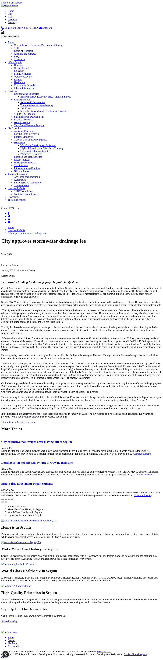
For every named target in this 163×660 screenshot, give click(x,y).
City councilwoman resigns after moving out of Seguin (36, 441)
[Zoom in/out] (12, 499)
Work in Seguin (22, 122)
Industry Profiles (22, 99)
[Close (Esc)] (2, 499)
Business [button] (12, 91)
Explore (18, 79)
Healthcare (19, 82)
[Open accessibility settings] (6, 654)
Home (11, 11)
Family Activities (22, 73)
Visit (10, 16)
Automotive (20, 179)
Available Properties (24, 131)
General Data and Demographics (30, 139)
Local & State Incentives (26, 134)
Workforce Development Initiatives (38, 145)
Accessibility (14, 646)
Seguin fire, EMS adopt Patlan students (27, 483)
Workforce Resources (31, 154)
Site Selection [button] (14, 128)
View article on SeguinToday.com (18, 422)
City (10, 13)
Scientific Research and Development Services (43, 111)
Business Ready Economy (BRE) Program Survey (45, 96)
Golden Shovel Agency (135, 654)
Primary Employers (23, 136)
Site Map (12, 643)
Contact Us (19, 59)
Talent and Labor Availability (35, 151)
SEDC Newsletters (23, 191)
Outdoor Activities (23, 76)
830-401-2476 (21, 27)
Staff (16, 48)
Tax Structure (21, 165)
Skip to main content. (12, 2)
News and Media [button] (16, 188)
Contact (11, 22)
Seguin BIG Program (24, 113)
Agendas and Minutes (25, 53)
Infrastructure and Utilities (27, 168)
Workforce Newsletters (25, 194)
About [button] (11, 42)
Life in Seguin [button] (15, 62)
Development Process (25, 162)
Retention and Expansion (26, 93)
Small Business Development (28, 116)
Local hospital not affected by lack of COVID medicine (37, 462)
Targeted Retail (21, 185)
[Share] (5, 499)
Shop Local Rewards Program (29, 125)
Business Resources (24, 119)
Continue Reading (142, 453)
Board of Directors (23, 50)
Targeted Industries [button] (17, 174)
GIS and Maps (21, 171)
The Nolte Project (16, 199)
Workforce (19, 142)
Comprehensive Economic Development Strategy (39, 45)
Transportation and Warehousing (36, 105)
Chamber (12, 19)
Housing (18, 65)
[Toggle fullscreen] (9, 499)
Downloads (13, 197)
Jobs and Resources (24, 88)
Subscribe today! (9, 621)
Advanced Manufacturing (33, 102)
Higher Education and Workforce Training (41, 148)
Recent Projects (22, 159)
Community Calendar (25, 85)
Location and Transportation (28, 156)
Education (19, 71)
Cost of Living (21, 68)
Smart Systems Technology (27, 182)
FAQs (17, 56)
